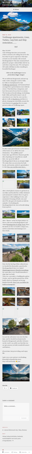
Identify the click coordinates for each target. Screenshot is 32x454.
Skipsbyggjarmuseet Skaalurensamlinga (15, 270)
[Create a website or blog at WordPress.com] (3, 450)
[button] (8, 112)
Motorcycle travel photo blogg (13, 3)
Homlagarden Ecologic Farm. (16, 224)
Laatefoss (15, 103)
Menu (17, 9)
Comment (23, 418)
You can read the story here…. (16, 167)
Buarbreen (16, 99)
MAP (16, 46)
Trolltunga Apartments (9, 85)
